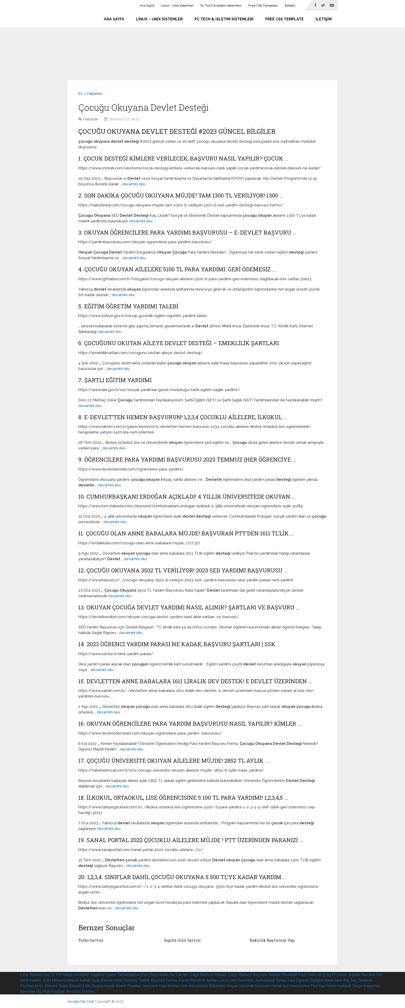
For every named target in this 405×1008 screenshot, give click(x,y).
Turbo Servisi (90, 940)
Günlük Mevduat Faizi (287, 974)
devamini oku (133, 184)
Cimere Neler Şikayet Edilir (67, 986)
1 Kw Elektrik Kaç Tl (37, 974)
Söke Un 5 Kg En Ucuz (327, 974)
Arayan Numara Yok (365, 974)
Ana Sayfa (147, 5)
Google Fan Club (81, 1001)
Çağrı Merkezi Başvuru (247, 974)
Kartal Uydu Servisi (96, 980)
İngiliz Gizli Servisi (182, 940)
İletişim (290, 5)
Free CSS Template (263, 5)
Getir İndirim (30, 980)
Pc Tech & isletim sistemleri (221, 5)
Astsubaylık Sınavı (270, 980)
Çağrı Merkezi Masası (208, 974)
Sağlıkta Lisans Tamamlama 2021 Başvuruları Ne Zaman (139, 974)
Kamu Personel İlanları (198, 980)
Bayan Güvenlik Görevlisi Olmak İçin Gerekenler (268, 986)
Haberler (94, 93)
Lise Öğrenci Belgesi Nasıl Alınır (315, 980)
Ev (80, 93)
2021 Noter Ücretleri (60, 980)
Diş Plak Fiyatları (50, 991)
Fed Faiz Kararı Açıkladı (331, 986)
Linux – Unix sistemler (177, 5)
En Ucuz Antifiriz (80, 991)
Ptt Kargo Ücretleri (72, 974)
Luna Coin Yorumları (236, 980)
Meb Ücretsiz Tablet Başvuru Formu (145, 980)
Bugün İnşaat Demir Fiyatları (116, 986)
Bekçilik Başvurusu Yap (272, 940)
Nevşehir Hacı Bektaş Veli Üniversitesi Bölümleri (183, 986)
